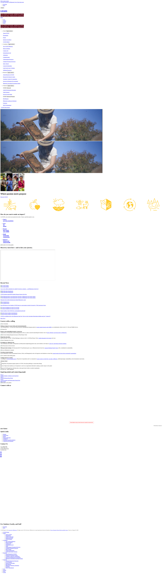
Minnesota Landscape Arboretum (9, 100)
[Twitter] (81, 456)
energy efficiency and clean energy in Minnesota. (57, 332)
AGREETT (5, 438)
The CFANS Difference (8, 46)
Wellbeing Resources (7, 70)
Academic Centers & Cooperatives (10, 79)
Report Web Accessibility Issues (62, 530)
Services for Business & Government (10, 81)
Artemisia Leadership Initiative (9, 440)
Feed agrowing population (8, 220)
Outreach (5, 85)
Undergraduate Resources (8, 59)
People (4, 37)
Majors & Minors (6, 48)
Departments (5, 35)
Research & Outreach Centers (9, 76)
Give (4, 19)
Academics (5, 44)
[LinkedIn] (81, 454)
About (4, 31)
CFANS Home (6, 532)
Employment (5, 435)
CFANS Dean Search (5, 107)
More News (3, 318)
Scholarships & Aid (7, 52)
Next (6, 361)
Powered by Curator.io (158, 425)
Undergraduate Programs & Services (13, 547)
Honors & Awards (9, 538)
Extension (5, 103)
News (4, 23)
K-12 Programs (9, 562)
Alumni (4, 20)
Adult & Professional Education (9, 90)
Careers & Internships (7, 65)
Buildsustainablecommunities (6, 236)
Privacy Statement (53, 530)
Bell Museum (5, 98)
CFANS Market (6, 41)
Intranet (4, 434)
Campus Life (5, 50)
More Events (3, 381)
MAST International (7, 105)
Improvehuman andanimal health (6, 241)
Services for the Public (7, 94)
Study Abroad (6, 63)
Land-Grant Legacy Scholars (9, 68)
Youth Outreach (6, 92)
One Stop (5, 4)
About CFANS (6, 33)
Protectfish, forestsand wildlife (6, 230)
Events (4, 22)
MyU (4, 5)
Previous (2, 361)
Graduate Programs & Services (9, 61)
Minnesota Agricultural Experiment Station (11, 83)
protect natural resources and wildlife (44, 327)
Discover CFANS (4, 197)
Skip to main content (5, 1)
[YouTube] (81, 455)
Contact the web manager (8, 441)
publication (7, 437)
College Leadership (9, 536)
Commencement (6, 57)
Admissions (5, 55)
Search (2, 7)
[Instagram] (81, 453)
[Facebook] (81, 452)
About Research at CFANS (8, 74)
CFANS (4, 11)
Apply (7, 546)
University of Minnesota (12, 530)
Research (5, 72)
